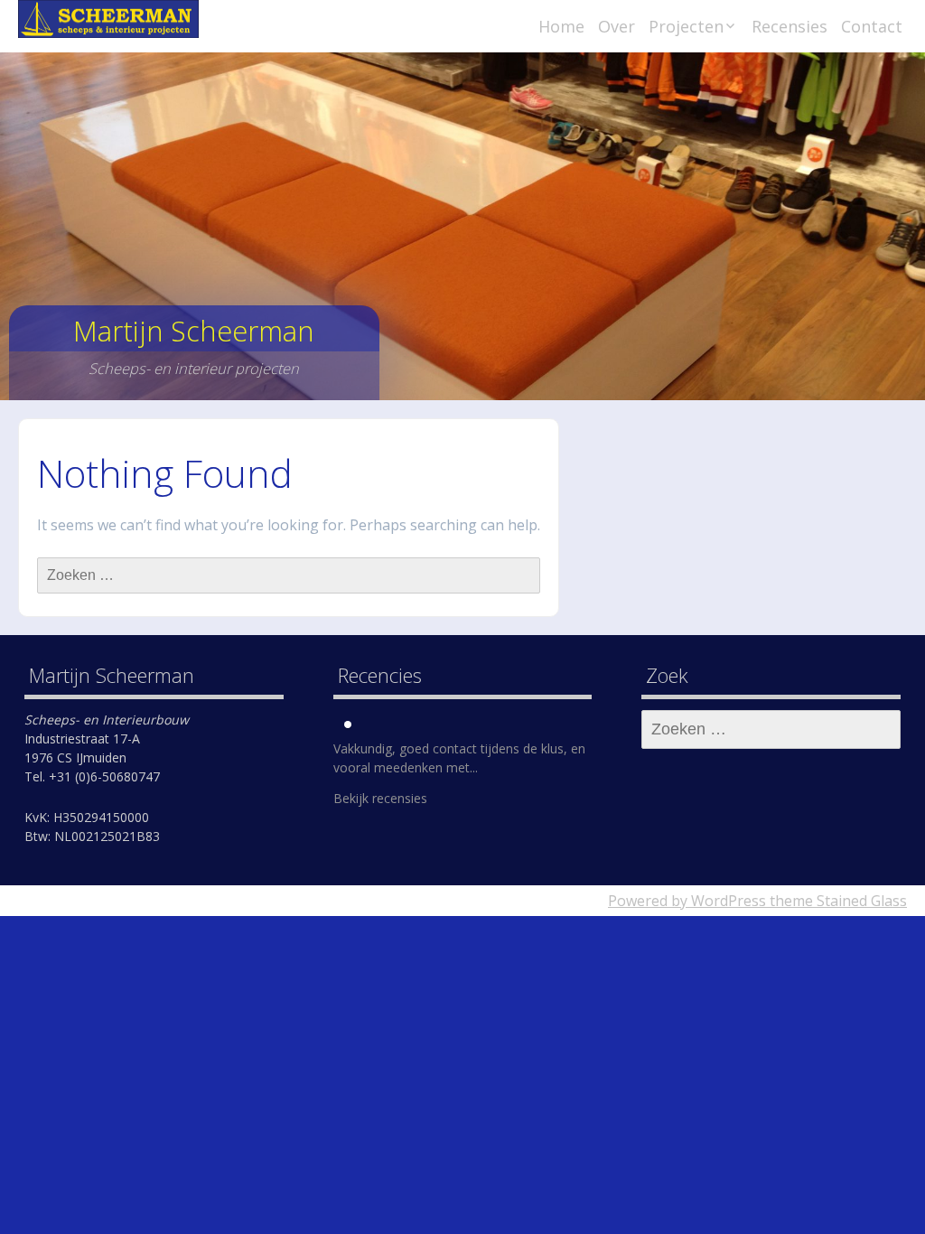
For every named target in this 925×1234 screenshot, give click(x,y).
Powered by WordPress (687, 901)
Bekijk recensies (380, 798)
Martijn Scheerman (193, 331)
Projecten (686, 26)
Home (561, 26)
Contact (871, 26)
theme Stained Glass (836, 901)
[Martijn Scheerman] (108, 19)
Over (616, 26)
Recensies (789, 26)
